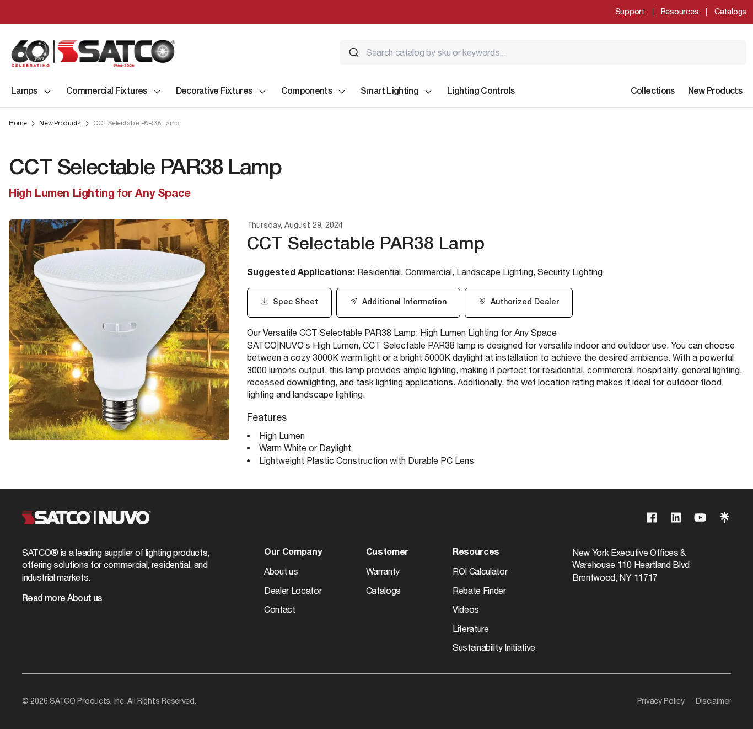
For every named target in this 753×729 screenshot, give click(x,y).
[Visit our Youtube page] (700, 517)
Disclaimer (713, 700)
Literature (471, 629)
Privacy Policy (661, 700)
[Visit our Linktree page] (724, 517)
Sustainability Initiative (494, 647)
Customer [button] (387, 552)
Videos (466, 609)
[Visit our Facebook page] (651, 517)
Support (630, 11)
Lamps (24, 91)
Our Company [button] (292, 552)
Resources (679, 11)
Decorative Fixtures (214, 91)
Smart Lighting (389, 91)
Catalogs (730, 11)
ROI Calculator (480, 571)
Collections (653, 91)
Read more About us (61, 599)
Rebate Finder (479, 591)
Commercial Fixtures (106, 91)
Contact (279, 609)
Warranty (383, 571)
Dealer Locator (293, 591)
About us (281, 571)
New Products (715, 91)
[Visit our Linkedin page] (675, 517)
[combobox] (543, 52)
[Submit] (354, 52)
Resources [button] (476, 552)
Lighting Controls (480, 91)
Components (306, 91)
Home (18, 123)
